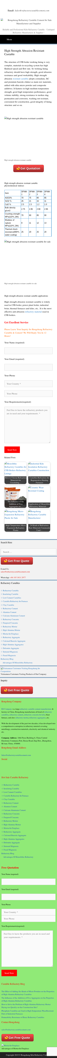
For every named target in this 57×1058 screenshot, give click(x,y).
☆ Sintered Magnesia (9, 651)
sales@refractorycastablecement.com (16, 1029)
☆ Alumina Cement (8, 612)
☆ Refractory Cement (9, 608)
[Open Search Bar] (54, 38)
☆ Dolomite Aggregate (10, 648)
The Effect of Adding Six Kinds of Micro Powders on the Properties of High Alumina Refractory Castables (27, 993)
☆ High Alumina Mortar (10, 630)
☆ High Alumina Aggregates (12, 644)
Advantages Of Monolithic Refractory (18, 662)
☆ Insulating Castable (9, 594)
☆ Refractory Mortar (9, 626)
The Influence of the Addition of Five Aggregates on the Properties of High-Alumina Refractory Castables (27, 999)
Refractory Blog (7, 659)
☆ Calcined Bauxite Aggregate (13, 641)
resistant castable (20, 78)
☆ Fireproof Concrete (10, 623)
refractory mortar (21, 717)
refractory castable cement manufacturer (35, 709)
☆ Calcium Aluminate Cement (13, 615)
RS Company (6, 709)
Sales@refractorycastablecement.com (16, 755)
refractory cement (16, 714)
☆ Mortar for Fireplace (10, 633)
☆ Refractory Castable (10, 590)
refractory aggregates (37, 717)
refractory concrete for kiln (34, 714)
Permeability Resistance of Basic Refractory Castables (22, 1017)
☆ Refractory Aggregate (10, 637)
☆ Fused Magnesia (8, 655)
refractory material (33, 311)
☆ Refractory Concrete (10, 619)
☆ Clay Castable (7, 605)
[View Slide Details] (24, 671)
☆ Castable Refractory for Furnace (14, 601)
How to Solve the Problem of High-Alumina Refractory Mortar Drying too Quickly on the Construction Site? (26, 1006)
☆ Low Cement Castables (11, 597)
